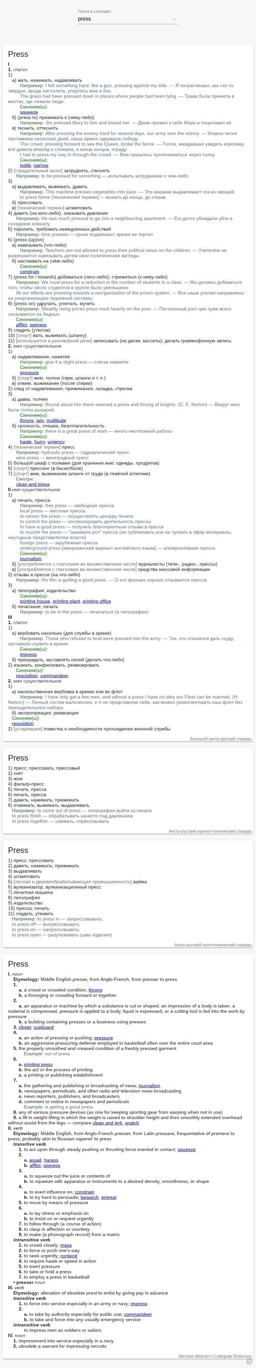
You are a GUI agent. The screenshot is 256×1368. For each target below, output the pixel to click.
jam (40, 420)
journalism (31, 558)
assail (35, 1160)
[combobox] (124, 19)
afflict (21, 324)
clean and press (33, 484)
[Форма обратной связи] (249, 1361)
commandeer (54, 675)
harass (51, 1160)
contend (68, 1255)
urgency (56, 441)
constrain (29, 271)
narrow (41, 165)
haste (26, 441)
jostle (25, 165)
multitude (56, 420)
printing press (38, 1064)
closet (25, 1027)
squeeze (29, 112)
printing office (97, 601)
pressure (29, 372)
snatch (132, 1122)
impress (28, 654)
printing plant (66, 601)
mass (66, 1245)
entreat (108, 1197)
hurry (39, 441)
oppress (38, 324)
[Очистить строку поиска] (174, 19)
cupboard (44, 1027)
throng (27, 420)
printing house (35, 601)
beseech (90, 1197)
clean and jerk (107, 1122)
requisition (27, 675)
